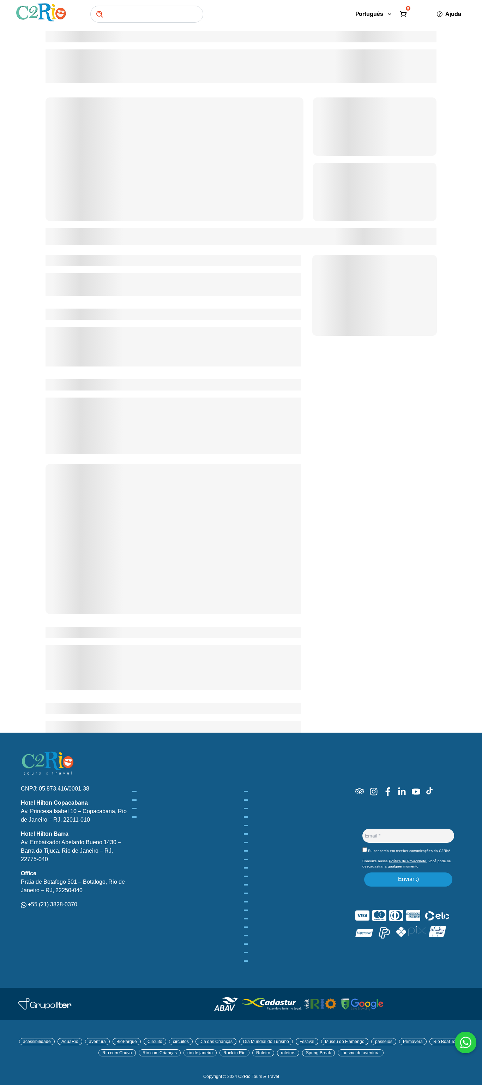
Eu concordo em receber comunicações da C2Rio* (408, 851)
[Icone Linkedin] (402, 791)
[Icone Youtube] (416, 791)
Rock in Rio (234, 1052)
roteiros (288, 1052)
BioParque (126, 1041)
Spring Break (318, 1052)
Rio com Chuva (117, 1052)
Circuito (154, 1041)
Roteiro (263, 1052)
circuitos (181, 1041)
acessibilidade (37, 1041)
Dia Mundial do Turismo (266, 1041)
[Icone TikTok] (429, 790)
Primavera (413, 1041)
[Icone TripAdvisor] (359, 791)
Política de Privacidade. (408, 861)
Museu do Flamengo (344, 1041)
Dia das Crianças (216, 1041)
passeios (383, 1041)
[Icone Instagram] (373, 791)
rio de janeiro (200, 1052)
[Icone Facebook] (388, 791)
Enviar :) (408, 879)
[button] (412, 14)
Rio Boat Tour (446, 1041)
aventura (97, 1041)
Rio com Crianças (160, 1052)
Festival (307, 1041)
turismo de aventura (361, 1052)
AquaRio (69, 1041)
